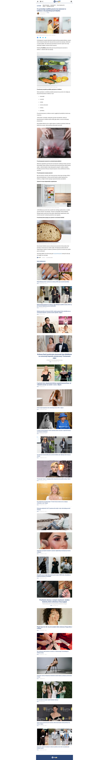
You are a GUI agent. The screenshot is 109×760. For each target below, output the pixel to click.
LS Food (48, 12)
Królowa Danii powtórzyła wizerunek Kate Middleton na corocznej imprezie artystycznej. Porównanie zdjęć (54, 356)
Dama (38, 283)
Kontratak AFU (53, 5)
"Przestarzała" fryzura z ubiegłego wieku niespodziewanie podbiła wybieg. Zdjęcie (53, 479)
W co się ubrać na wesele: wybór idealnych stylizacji (47, 699)
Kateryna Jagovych (43, 12)
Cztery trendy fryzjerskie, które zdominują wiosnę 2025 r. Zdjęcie (50, 407)
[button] (53, 25)
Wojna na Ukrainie (46, 5)
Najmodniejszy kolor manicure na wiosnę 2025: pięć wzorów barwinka (53, 281)
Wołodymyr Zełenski (50, 6)
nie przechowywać (57, 253)
